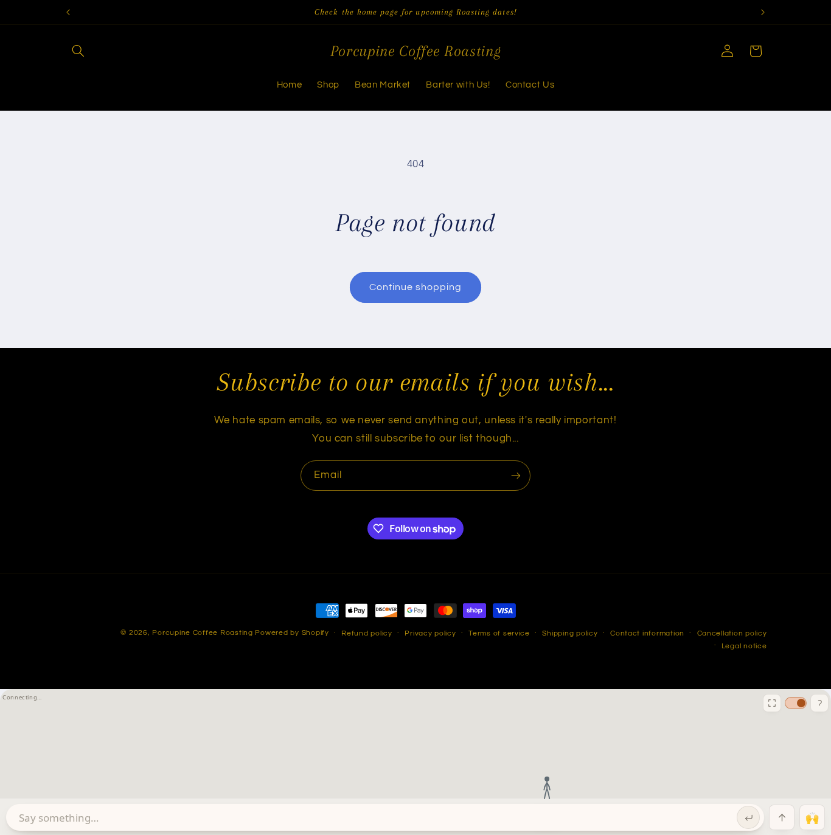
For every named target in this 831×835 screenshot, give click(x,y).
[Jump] (781, 817)
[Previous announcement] (68, 12)
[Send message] (748, 817)
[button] (78, 51)
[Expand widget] (772, 703)
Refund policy (366, 633)
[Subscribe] (516, 475)
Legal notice (744, 646)
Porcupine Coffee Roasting (202, 632)
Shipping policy (569, 633)
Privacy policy (430, 633)
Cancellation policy (732, 633)
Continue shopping (415, 287)
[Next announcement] (762, 12)
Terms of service (499, 633)
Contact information (647, 633)
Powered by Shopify (292, 632)
